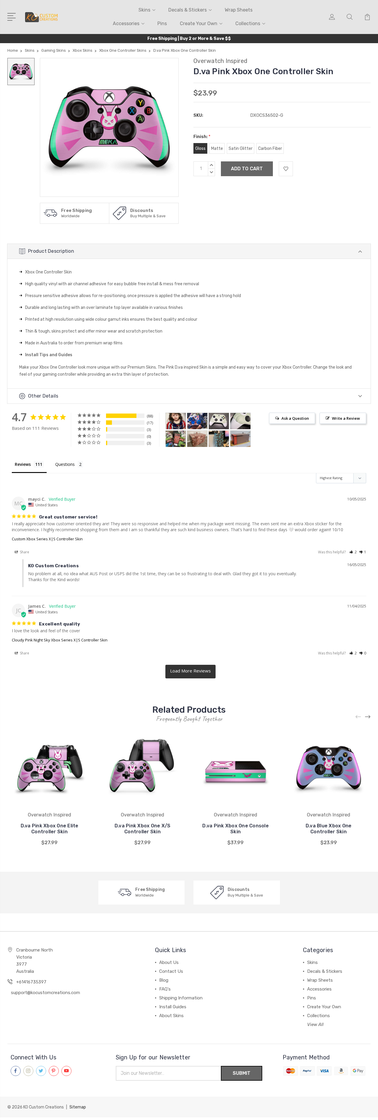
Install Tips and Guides (48, 354)
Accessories (126, 23)
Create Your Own (198, 23)
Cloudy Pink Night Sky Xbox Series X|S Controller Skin (59, 640)
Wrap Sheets (238, 10)
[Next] (368, 717)
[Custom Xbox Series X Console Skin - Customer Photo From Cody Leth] (240, 439)
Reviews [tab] (23, 464)
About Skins (171, 1015)
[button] (353, 552)
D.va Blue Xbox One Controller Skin (329, 828)
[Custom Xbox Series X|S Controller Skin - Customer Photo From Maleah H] (197, 421)
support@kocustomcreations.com (45, 992)
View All (315, 1024)
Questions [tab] (65, 464)
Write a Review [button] (346, 418)
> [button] (190, 671)
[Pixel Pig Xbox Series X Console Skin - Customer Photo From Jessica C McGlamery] (176, 439)
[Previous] (358, 717)
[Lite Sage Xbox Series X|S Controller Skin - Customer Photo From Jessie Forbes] (219, 421)
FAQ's (165, 989)
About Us (169, 962)
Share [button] (24, 552)
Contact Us (171, 971)
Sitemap (77, 1107)
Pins (162, 23)
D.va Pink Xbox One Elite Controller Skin (50, 828)
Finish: (202, 136)
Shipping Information (181, 998)
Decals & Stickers (187, 10)
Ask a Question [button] (295, 418)
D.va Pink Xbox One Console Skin (235, 828)
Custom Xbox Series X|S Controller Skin (47, 539)
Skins (144, 10)
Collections (247, 23)
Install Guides (172, 1006)
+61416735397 (31, 982)
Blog (163, 980)
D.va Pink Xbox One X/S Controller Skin (143, 828)
